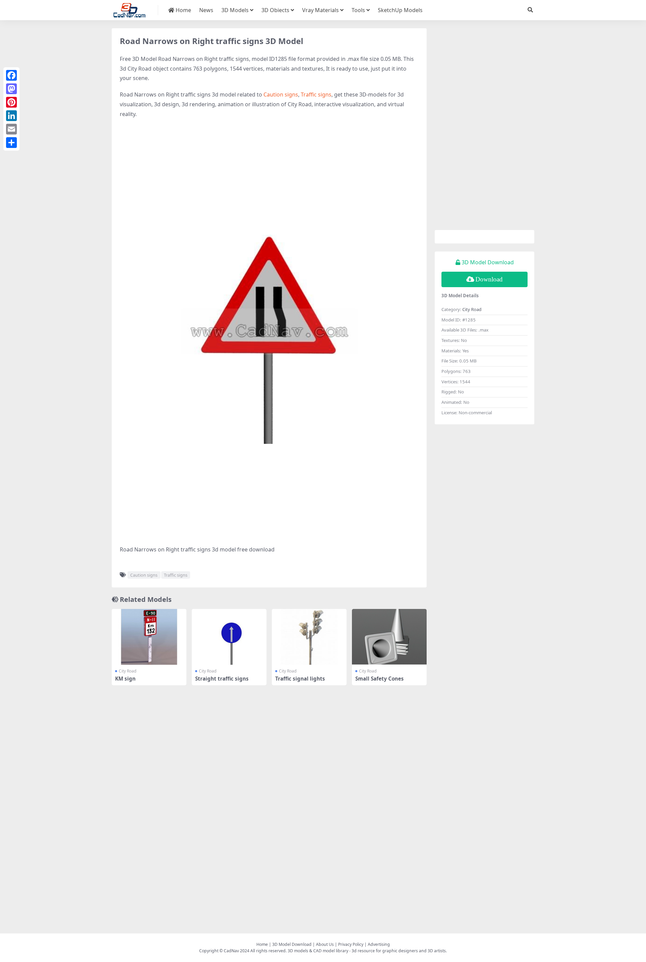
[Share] (11, 142)
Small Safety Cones (379, 678)
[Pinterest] (11, 102)
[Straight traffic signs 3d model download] (229, 637)
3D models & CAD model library (318, 951)
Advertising (379, 944)
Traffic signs (316, 94)
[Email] (11, 129)
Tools (358, 10)
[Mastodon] (11, 88)
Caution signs (280, 94)
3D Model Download (292, 944)
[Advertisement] (269, 173)
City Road (127, 671)
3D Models (235, 10)
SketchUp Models (400, 10)
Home (182, 10)
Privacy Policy (350, 944)
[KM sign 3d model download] (149, 637)
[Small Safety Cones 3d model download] (389, 637)
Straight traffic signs (222, 678)
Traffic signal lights (300, 678)
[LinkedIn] (11, 115)
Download (489, 279)
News (206, 10)
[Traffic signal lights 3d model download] (309, 637)
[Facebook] (11, 75)
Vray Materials (320, 10)
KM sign (125, 678)
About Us (325, 944)
